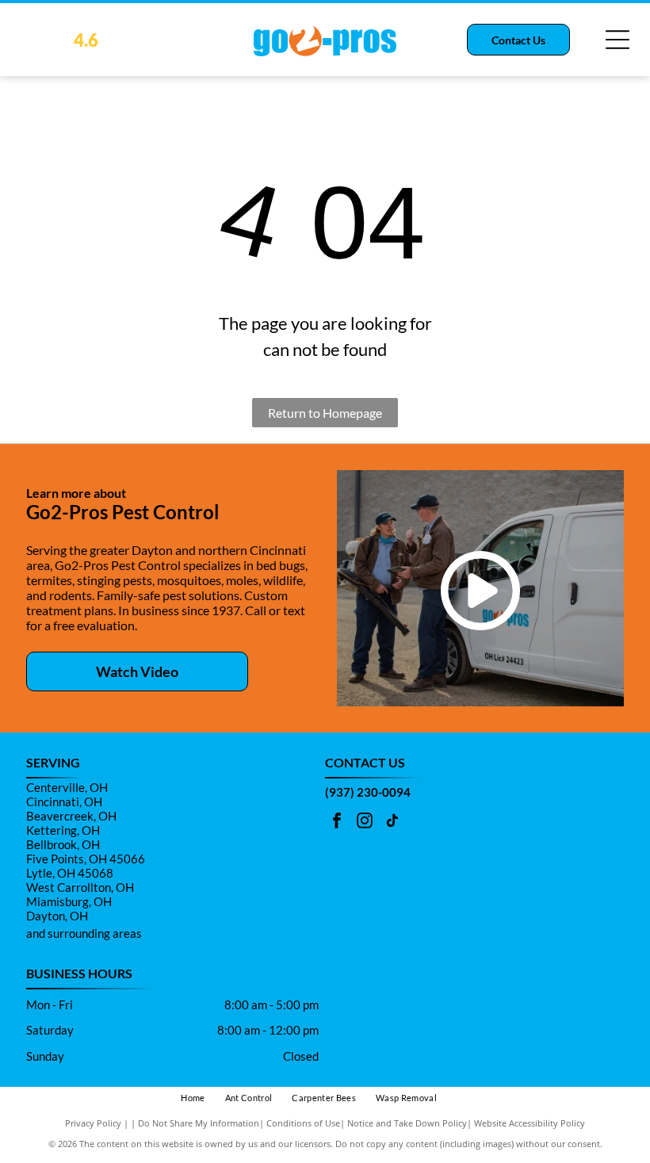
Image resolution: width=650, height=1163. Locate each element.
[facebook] (337, 822)
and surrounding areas (84, 933)
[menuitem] (202, 1098)
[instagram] (365, 822)
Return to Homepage (325, 412)
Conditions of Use (303, 1123)
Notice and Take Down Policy (407, 1123)
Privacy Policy (93, 1123)
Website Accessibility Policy (529, 1123)
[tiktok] (392, 822)
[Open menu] (617, 40)
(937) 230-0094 (368, 792)
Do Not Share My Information (198, 1123)
